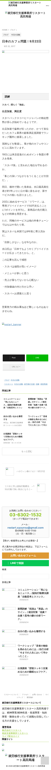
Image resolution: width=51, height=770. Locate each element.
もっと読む (26, 451)
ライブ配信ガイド (10, 736)
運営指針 (30, 697)
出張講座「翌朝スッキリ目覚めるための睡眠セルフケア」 (12, 437)
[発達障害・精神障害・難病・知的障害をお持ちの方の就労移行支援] (25, 4)
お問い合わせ (37, 694)
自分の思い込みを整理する (31, 631)
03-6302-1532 (25, 514)
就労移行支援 (29, 384)
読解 (37, 384)
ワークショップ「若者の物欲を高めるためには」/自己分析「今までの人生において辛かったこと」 (37, 422)
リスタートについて (11, 694)
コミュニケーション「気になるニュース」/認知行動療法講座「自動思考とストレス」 (12, 405)
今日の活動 (15, 380)
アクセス (25, 694)
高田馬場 (43, 384)
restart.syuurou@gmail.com (25, 527)
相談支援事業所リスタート (15, 733)
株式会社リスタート (12, 730)
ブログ (7, 380)
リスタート (8, 384)
